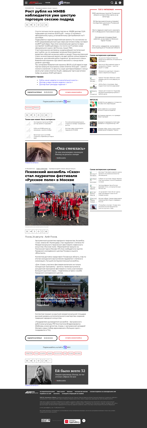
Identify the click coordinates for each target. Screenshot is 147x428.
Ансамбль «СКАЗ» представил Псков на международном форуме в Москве (58, 299)
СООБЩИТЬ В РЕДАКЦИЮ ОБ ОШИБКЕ (73, 393)
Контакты (57, 393)
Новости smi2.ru (31, 163)
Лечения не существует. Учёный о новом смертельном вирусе (108, 71)
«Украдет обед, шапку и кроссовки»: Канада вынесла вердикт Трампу (109, 129)
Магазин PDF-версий (81, 391)
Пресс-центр (61, 391)
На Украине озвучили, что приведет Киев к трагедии (109, 116)
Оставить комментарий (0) (73, 92)
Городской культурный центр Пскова (36, 226)
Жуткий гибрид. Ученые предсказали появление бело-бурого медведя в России (110, 200)
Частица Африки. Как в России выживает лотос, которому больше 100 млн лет (109, 187)
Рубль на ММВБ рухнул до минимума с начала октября (42, 129)
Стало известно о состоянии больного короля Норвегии (107, 109)
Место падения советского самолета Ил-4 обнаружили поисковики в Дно (106, 31)
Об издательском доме (47, 391)
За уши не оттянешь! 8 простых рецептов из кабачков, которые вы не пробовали (110, 59)
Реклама (69, 391)
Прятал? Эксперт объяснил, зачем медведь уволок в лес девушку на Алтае (109, 79)
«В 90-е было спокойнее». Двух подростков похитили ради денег (109, 85)
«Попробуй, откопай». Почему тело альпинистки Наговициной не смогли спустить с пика (109, 206)
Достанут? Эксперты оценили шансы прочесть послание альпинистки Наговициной (110, 173)
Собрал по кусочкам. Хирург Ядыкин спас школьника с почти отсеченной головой (110, 180)
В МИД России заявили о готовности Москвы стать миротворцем (109, 103)
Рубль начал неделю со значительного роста (58, 80)
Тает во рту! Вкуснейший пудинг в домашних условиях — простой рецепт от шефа (109, 66)
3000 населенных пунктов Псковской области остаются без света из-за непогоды (106, 15)
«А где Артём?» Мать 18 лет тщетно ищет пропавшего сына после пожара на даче (109, 193)
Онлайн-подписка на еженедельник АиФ (103, 391)
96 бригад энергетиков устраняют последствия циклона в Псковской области (106, 23)
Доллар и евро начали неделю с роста (55, 82)
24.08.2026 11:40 (30, 168)
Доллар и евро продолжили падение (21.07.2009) (74, 129)
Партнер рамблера (57, 420)
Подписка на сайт (45, 393)
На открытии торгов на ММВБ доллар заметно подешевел (43, 122)
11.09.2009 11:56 (29, 8)
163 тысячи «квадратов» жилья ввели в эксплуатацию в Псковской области (106, 47)
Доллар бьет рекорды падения (52, 84)
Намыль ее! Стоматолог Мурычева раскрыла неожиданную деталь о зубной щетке (109, 92)
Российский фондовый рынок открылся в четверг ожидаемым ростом (75, 123)
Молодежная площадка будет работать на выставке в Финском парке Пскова (106, 39)
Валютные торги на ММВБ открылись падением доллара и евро (44, 136)
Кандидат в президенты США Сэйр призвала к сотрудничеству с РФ (109, 122)
